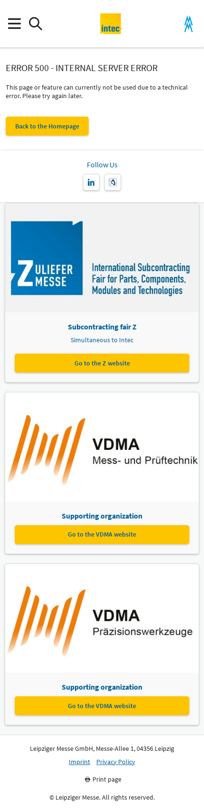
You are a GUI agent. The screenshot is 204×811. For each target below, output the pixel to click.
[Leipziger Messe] (188, 24)
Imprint (79, 762)
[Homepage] (111, 23)
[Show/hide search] (35, 24)
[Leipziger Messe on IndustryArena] (112, 182)
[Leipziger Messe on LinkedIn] (91, 182)
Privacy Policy (115, 762)
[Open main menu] (14, 24)
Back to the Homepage (47, 126)
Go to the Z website (102, 363)
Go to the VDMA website (102, 534)
